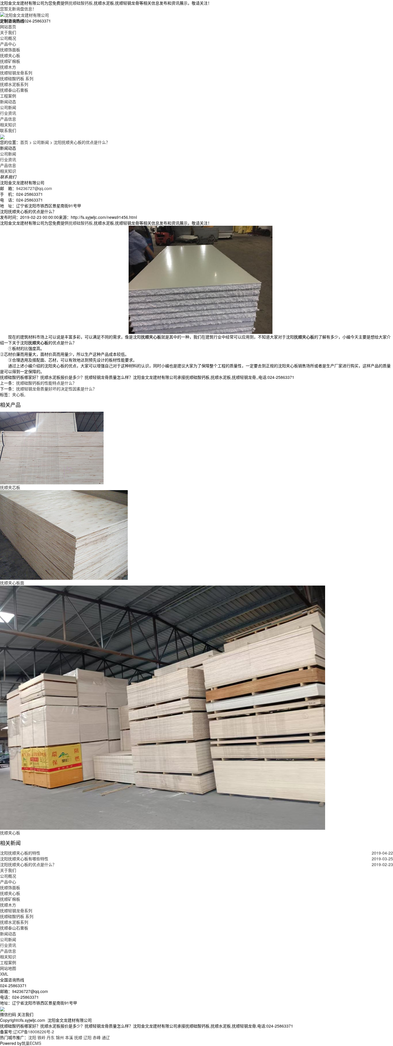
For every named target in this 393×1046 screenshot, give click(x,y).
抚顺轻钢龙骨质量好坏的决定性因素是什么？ (56, 389)
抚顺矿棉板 (10, 61)
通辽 (106, 1037)
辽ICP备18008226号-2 (33, 1031)
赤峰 (97, 1037)
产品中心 (8, 44)
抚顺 (78, 1037)
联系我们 (8, 130)
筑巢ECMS (31, 1043)
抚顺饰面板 (10, 49)
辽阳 (87, 1037)
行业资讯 (8, 113)
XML (4, 974)
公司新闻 (8, 107)
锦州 (60, 1037)
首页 (24, 142)
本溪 (69, 1037)
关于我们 (8, 32)
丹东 (51, 1037)
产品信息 (8, 119)
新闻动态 (8, 101)
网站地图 (8, 968)
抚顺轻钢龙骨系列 (16, 73)
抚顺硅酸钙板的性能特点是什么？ (46, 383)
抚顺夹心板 (10, 55)
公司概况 (8, 38)
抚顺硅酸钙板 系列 (16, 78)
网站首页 (8, 26)
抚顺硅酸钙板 (80, 3)
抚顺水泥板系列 (14, 84)
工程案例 (8, 96)
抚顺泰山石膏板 (14, 90)
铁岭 (41, 1037)
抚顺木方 (8, 67)
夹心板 (18, 394)
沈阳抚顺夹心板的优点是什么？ (82, 142)
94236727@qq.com (34, 188)
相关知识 (8, 124)
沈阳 (32, 1037)
